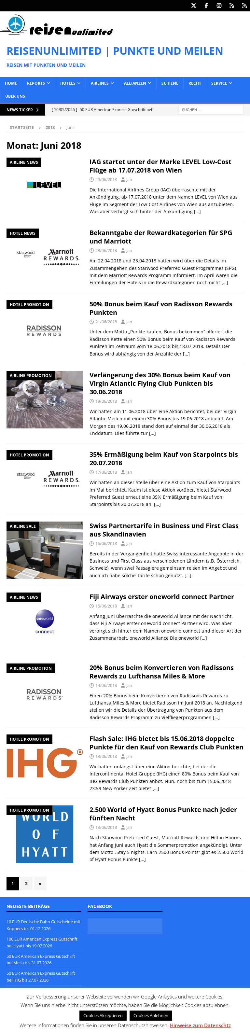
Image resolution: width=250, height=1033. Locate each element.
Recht (194, 83)
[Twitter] (193, 5)
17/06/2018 (106, 472)
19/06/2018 (106, 401)
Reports (36, 83)
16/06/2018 (106, 543)
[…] (197, 211)
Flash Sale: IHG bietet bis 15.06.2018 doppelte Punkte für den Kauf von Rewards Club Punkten (166, 742)
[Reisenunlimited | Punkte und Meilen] (56, 34)
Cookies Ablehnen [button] (150, 1015)
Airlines (100, 83)
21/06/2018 (106, 322)
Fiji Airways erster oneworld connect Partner (162, 596)
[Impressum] (244, 5)
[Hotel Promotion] (45, 328)
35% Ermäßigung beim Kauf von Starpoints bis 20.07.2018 (164, 458)
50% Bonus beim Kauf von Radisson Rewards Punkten (161, 308)
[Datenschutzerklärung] (231, 5)
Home (11, 83)
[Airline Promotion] (45, 399)
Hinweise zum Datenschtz (200, 1025)
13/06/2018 (106, 756)
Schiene (169, 83)
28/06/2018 (106, 250)
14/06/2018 (106, 685)
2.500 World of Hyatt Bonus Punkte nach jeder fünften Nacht (163, 813)
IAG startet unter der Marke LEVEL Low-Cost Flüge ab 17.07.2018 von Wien (160, 165)
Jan (129, 179)
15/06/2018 (106, 606)
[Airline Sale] (45, 550)
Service (219, 83)
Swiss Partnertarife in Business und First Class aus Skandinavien (164, 529)
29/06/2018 (106, 179)
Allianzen (135, 83)
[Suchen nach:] (210, 109)
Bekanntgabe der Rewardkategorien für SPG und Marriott (161, 236)
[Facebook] (206, 5)
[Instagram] (219, 5)
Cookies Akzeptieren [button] (103, 1015)
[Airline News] (45, 186)
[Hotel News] (45, 257)
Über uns (15, 96)
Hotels (68, 83)
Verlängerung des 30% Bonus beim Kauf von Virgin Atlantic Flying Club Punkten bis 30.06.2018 (160, 383)
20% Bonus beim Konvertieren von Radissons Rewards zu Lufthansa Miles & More (162, 671)
